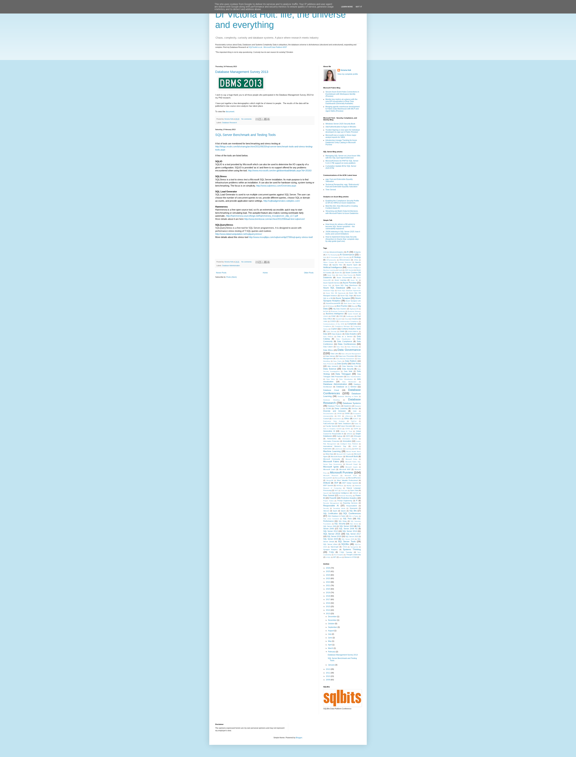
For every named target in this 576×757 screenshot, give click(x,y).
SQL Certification (330, 513)
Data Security (348, 369)
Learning (348, 449)
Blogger (299, 738)
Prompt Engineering (344, 501)
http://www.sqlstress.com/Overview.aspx (276, 186)
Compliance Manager (342, 326)
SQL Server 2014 (349, 531)
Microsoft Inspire (351, 467)
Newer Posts (221, 273)
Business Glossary (354, 311)
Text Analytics (338, 555)
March (331, 648)
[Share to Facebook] (265, 119)
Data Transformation (353, 376)
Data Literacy (330, 356)
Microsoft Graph (352, 464)
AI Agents (357, 252)
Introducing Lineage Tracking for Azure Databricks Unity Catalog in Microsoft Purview (341, 142)
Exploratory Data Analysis (334, 421)
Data (325, 334)
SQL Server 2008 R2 (348, 529)
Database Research (229, 122)
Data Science (329, 369)
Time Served (331, 190)
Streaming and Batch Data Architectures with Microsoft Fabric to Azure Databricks (342, 212)
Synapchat (354, 547)
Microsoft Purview (341, 472)
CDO (341, 316)
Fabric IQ (357, 423)
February (332, 652)
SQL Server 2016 (331, 534)
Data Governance (349, 349)
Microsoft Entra (351, 459)
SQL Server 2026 (348, 539)
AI (348, 252)
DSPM (347, 413)
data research (332, 366)
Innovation (347, 441)
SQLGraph (335, 547)
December (332, 617)
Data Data (340, 347)
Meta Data (329, 454)
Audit (340, 270)
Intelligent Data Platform (349, 444)
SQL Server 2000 (329, 526)
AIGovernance (344, 260)
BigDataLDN (354, 309)
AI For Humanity (331, 255)
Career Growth (353, 314)
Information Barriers (349, 439)
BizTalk (325, 311)
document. (230, 111)
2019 (328, 593)
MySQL (349, 485)
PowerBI (332, 498)
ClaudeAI (338, 319)
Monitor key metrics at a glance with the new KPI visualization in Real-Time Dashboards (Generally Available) (341, 101)
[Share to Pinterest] (268, 119)
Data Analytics (351, 334)
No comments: (246, 119)
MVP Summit (328, 485)
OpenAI (326, 493)
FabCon (354, 421)
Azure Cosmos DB (353, 273)
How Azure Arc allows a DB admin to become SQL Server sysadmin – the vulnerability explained (340, 226)
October (331, 624)
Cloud (347, 319)
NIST (336, 490)
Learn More (347, 7)
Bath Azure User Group (352, 303)
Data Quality (342, 364)
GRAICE (349, 434)
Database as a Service (346, 387)
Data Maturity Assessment (345, 358)
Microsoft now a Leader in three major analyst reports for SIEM (341, 136)
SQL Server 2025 (330, 539)
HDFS (348, 436)
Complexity (352, 324)
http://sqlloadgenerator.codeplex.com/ (281, 201)
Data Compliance (344, 341)
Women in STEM (350, 557)
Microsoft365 (327, 478)
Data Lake (334, 353)
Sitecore (326, 511)
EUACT (355, 418)
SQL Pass (347, 519)
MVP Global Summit (350, 483)
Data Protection (328, 364)
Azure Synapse (343, 298)
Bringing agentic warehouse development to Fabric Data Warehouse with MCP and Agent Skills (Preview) (343, 109)
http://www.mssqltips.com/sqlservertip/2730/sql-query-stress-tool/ (281, 237)
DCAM (328, 408)
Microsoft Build (352, 456)
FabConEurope (328, 423)
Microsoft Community (331, 459)
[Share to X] (262, 119)
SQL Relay (343, 521)
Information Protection (331, 441)
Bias (353, 306)
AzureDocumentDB (333, 303)
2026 (328, 568)
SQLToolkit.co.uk (255, 47)
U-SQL (328, 557)
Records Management (331, 503)
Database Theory (334, 406)
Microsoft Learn (329, 469)
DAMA (342, 331)
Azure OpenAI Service (331, 283)
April (330, 645)
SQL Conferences (352, 513)
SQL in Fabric (353, 516)
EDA (339, 416)
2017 (328, 599)
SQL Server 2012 (330, 531)
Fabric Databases (344, 423)
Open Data (354, 490)
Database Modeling (331, 400)
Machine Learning (332, 451)
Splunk (343, 511)
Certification (350, 316)
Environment (336, 418)
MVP (336, 483)
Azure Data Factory (346, 275)
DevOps (355, 408)
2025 (328, 571)
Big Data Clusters (339, 309)
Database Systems (352, 403)
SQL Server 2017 (353, 534)
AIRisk (356, 260)
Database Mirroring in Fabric (348, 396)
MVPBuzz (339, 485)
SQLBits (345, 544)
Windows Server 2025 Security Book (340, 124)
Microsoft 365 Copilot (343, 454)
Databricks (348, 406)
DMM (354, 411)
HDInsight (357, 436)
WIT (334, 557)
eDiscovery (349, 416)
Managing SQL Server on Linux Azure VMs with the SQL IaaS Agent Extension (343, 157)
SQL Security (339, 524)
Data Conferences (347, 344)
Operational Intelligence (340, 493)
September (333, 627)
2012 (328, 669)
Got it (359, 7)
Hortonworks (332, 439)
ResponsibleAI (351, 506)
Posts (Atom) (231, 277)
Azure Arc (338, 272)
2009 (328, 680)
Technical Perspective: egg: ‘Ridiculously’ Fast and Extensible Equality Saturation (342, 185)
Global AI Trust (346, 431)
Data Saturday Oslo (350, 366)
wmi (340, 557)
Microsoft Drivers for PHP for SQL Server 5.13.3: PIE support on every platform (342, 162)
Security (326, 508)
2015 (328, 606)
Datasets (358, 406)
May (330, 641)
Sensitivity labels (339, 508)
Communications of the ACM (333, 324)
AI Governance (347, 254)
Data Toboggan (343, 374)
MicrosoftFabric (340, 478)
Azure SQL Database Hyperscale (349, 290)
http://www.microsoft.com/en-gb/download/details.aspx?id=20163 (279, 170)
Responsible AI (331, 505)
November (332, 620)
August (331, 631)
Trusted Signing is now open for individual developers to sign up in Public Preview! (343, 131)
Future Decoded (346, 426)
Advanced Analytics (336, 252)
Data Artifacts (328, 336)
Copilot (334, 329)
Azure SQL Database (334, 288)
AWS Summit (349, 270)
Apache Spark (352, 265)
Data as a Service (344, 336)
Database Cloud (331, 390)
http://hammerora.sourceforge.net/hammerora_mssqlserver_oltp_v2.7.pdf (262, 216)
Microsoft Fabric (331, 461)
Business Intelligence (335, 314)
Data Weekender (349, 382)
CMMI (325, 321)
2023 (328, 578)
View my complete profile (348, 74)
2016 (328, 603)
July (330, 634)
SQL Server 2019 (334, 536)
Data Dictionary (352, 347)
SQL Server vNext (330, 544)
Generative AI (329, 431)
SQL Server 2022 (351, 536)
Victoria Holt (345, 70)
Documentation (328, 413)
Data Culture (328, 347)
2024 (328, 575)
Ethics (346, 419)
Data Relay (356, 364)
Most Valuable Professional (347, 480)
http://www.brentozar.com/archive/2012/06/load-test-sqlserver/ (274, 219)
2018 (328, 596)
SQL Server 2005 (346, 526)
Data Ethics (328, 350)
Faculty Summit (331, 426)
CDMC (333, 316)
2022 (328, 582)
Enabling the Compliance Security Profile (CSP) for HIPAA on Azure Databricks (342, 202)
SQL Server (354, 524)
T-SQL (331, 552)
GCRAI (347, 429)
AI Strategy (356, 257)
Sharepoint (353, 508)
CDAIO (325, 316)
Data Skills (348, 371)
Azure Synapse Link (353, 301)
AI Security (345, 257)
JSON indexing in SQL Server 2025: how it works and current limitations (343, 233)
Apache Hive (337, 265)
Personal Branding (345, 495)
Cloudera (355, 319)
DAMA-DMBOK (353, 331)
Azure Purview (349, 282)
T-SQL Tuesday (345, 552)
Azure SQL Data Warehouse (346, 285)
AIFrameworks (331, 260)
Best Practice (342, 306)
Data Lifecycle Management (351, 353)
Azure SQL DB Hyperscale (336, 293)
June (330, 638)
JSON (355, 446)
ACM (325, 252)
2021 (328, 585)
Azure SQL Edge (346, 295)
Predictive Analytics (349, 498)
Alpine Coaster (328, 262)
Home (265, 273)
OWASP (355, 493)
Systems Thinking (352, 549)
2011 (328, 673)
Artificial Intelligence (332, 267)
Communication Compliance (348, 321)
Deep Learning (341, 408)
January (331, 665)
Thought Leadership (353, 555)
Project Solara (328, 501)
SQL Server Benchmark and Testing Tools (245, 135)
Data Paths (337, 361)
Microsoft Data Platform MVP (275, 47)
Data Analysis (337, 334)
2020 (328, 589)
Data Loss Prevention (346, 356)
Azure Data (331, 275)
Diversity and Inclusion (334, 411)
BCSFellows (330, 306)
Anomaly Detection (344, 262)
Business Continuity (338, 311)
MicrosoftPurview (354, 478)
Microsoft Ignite (331, 467)
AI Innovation (333, 257)
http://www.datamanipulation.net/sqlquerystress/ (238, 234)
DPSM (339, 413)
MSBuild (326, 483)
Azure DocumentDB (344, 277)
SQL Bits (353, 511)
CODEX (333, 321)
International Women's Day (334, 446)
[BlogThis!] (259, 119)
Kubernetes (327, 449)
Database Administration (231, 265)
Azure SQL (327, 285)
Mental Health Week (353, 451)
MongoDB (329, 480)
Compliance (327, 326)
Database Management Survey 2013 (241, 72)
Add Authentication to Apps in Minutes (341, 127)
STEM (345, 547)
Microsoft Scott (351, 475)
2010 (328, 676)
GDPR (356, 429)
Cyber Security (331, 331)
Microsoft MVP (345, 469)
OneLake (344, 490)
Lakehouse (339, 449)
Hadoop (339, 436)
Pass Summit (328, 495)
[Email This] (256, 119)
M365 (356, 449)
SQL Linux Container (331, 519)
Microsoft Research (330, 475)
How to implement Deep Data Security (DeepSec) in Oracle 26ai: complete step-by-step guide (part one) (342, 239)
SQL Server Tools (347, 541)
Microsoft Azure (336, 456)
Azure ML (354, 280)
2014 (328, 610)
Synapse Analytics (330, 549)
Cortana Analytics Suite (351, 329)
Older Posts (309, 273)
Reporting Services (350, 503)
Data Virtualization (346, 379)
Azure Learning (340, 280)
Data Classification (343, 339)
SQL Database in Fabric (337, 516)
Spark (335, 511)
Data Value (330, 379)
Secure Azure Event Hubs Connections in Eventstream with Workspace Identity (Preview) (342, 94)
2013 (328, 614)
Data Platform (351, 361)
